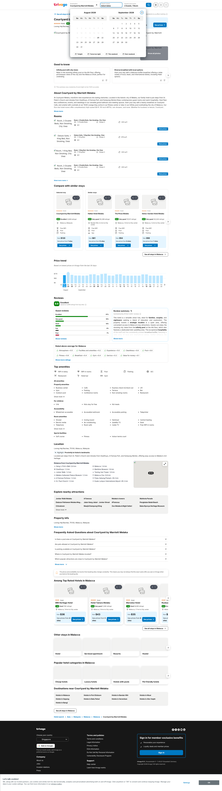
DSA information (93, 749)
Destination (73, 4)
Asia (69, 717)
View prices (163, 129)
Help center (91, 764)
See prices (159, 25)
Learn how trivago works (96, 768)
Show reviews (61, 339)
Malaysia (77, 717)
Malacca (87, 717)
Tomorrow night (95, 54)
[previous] (61, 285)
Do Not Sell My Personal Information (100, 752)
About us (39, 760)
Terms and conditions (95, 739)
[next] (141, 12)
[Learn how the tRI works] (86, 305)
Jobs (38, 764)
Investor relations (43, 767)
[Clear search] (97, 5)
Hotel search (59, 717)
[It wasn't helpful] (106, 80)
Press (38, 770)
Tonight (80, 54)
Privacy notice (92, 746)
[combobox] (84, 5)
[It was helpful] (103, 80)
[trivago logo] (60, 5)
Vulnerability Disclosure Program (99, 756)
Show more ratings (63, 360)
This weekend (113, 54)
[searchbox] (84, 6)
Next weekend (130, 54)
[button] (84, 4)
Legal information (93, 742)
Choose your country (44, 735)
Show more (58, 111)
